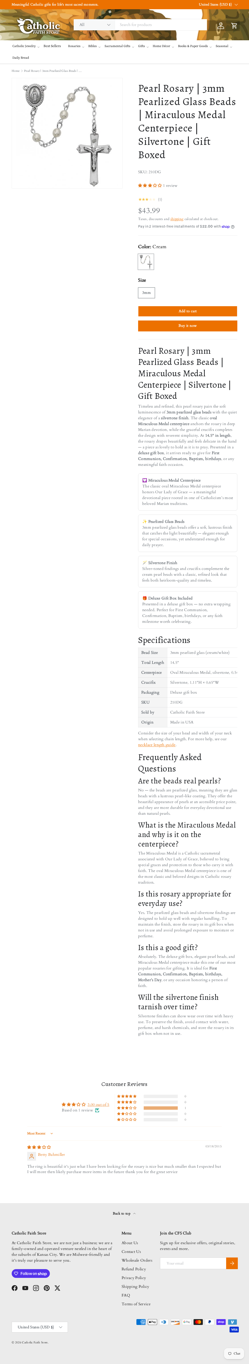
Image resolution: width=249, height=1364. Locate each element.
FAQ (126, 1295)
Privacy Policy (134, 1278)
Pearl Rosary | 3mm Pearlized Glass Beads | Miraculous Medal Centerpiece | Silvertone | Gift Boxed (53, 70)
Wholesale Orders (137, 1260)
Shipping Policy (135, 1286)
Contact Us (131, 1251)
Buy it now (187, 325)
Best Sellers (52, 46)
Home (15, 70)
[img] (39, 1147)
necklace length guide (157, 745)
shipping (177, 219)
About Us (130, 1243)
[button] (150, 185)
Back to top (122, 1213)
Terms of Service (136, 1304)
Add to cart (188, 311)
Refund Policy (134, 1269)
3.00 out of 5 (98, 1104)
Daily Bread (20, 58)
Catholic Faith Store (34, 1342)
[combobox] (140, 24)
